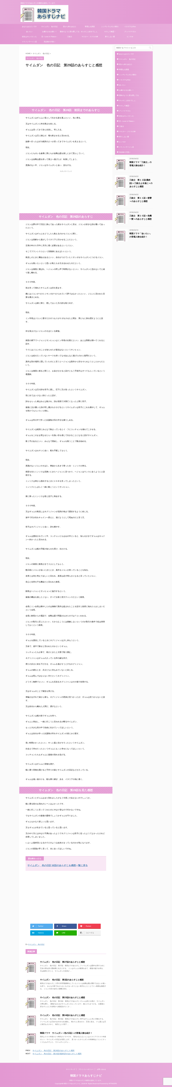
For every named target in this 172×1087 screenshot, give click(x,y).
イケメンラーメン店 (29, 42)
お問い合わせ (101, 1069)
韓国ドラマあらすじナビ (86, 1075)
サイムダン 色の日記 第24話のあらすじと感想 (62, 1015)
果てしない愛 (110, 37)
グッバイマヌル (130, 31)
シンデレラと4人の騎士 (110, 26)
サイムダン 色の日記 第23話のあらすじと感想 (62, 997)
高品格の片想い (49, 42)
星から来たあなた (69, 26)
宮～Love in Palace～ (49, 37)
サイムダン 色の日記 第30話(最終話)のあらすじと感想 (56, 1053)
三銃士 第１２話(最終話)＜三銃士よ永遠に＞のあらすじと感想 (140, 183)
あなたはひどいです (29, 26)
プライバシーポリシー (86, 1069)
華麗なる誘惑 (90, 26)
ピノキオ (130, 37)
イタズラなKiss (130, 26)
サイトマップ (70, 1069)
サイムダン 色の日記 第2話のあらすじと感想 (62, 979)
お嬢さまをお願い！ (49, 31)
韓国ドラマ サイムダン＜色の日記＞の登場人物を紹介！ (66, 1033)
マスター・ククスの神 (90, 37)
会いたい (29, 31)
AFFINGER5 (113, 1083)
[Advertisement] (66, 86)
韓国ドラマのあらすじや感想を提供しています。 (86, 1080)
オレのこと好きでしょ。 (90, 31)
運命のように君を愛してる (69, 31)
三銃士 (69, 37)
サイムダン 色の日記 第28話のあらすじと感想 (53, 1050)
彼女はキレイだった (29, 37)
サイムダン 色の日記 (49, 26)
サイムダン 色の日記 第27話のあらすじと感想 (62, 962)
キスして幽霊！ (110, 31)
